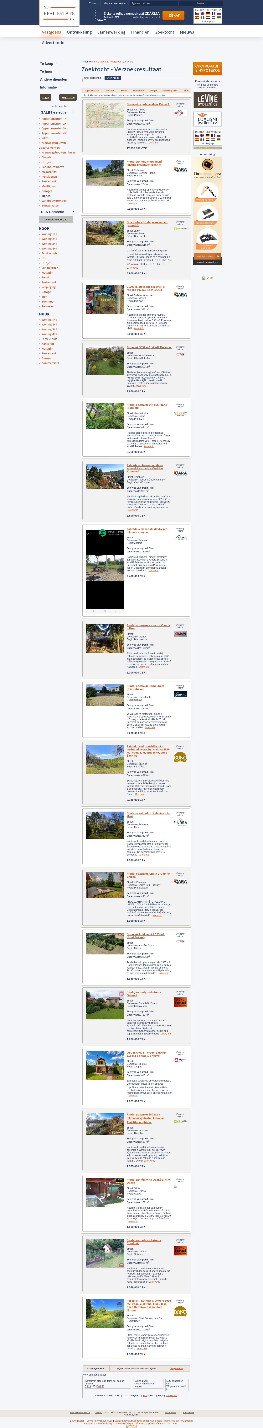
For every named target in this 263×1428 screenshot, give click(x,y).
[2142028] (105, 825)
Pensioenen (49, 176)
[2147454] (105, 1253)
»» (176, 1368)
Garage (46, 292)
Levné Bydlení (77, 1421)
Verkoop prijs (170, 90)
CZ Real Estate (122, 1423)
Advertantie (53, 42)
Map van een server (115, 3)
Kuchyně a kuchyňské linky (98, 1423)
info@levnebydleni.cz (80, 1412)
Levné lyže (107, 1421)
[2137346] (105, 570)
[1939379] (105, 173)
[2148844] (105, 1004)
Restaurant (49, 181)
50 (102, 1386)
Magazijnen (49, 172)
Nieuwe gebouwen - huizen (59, 152)
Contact (93, 3)
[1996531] (105, 476)
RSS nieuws (188, 1412)
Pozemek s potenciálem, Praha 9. (148, 104)
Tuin (44, 296)
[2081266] (105, 360)
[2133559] (105, 115)
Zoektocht (164, 32)
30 (98, 1386)
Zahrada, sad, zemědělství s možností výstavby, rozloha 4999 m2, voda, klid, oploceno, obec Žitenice (148, 751)
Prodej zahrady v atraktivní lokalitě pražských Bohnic (144, 163)
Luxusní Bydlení (157, 1423)
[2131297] (105, 759)
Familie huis (49, 253)
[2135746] (105, 1192)
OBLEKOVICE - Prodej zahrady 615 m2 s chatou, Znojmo (147, 1054)
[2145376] (105, 1124)
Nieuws (187, 32)
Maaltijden (49, 186)
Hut (44, 258)
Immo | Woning (101, 61)
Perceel (110, 90)
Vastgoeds (51, 32)
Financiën (140, 32)
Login (45, 97)
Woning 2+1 (49, 239)
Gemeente (139, 90)
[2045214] (105, 885)
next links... (173, 1423)
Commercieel (50, 363)
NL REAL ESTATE (59, 5)
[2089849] (105, 695)
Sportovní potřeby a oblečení (147, 1421)
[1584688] (105, 638)
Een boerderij (50, 268)
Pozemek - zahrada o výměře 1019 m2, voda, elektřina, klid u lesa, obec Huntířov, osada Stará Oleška (149, 1305)
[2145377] (105, 233)
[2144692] (105, 943)
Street (124, 90)
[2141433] (105, 416)
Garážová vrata (139, 1423)
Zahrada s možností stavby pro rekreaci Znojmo (147, 530)
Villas (45, 138)
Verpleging (49, 287)
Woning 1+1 (49, 234)
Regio (153, 90)
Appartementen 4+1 (55, 133)
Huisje (46, 263)
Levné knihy (93, 1421)
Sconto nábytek (122, 1421)
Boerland (48, 301)
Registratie (68, 97)
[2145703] (105, 1313)
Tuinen (46, 196)
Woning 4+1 (49, 248)
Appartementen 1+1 (55, 119)
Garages (47, 191)
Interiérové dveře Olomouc (178, 1421)
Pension (47, 277)
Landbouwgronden (54, 200)
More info (153, 142)
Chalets (46, 157)
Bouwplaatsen (51, 205)
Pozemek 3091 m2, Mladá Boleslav (149, 347)
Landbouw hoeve (53, 167)
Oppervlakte (92, 90)
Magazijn (47, 272)
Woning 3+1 (49, 243)
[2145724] (105, 1065)
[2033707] (105, 299)
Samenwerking (111, 32)
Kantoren (48, 344)
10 (89, 1386)
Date (186, 90)
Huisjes (46, 162)
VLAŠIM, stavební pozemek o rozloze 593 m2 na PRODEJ (146, 288)
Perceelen (48, 306)
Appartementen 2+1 (55, 123)
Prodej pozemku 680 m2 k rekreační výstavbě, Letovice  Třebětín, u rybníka (146, 1118)
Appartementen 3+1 (55, 128)
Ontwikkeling (79, 32)
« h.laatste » (171, 1395)
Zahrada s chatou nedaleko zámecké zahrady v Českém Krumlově (145, 468)
